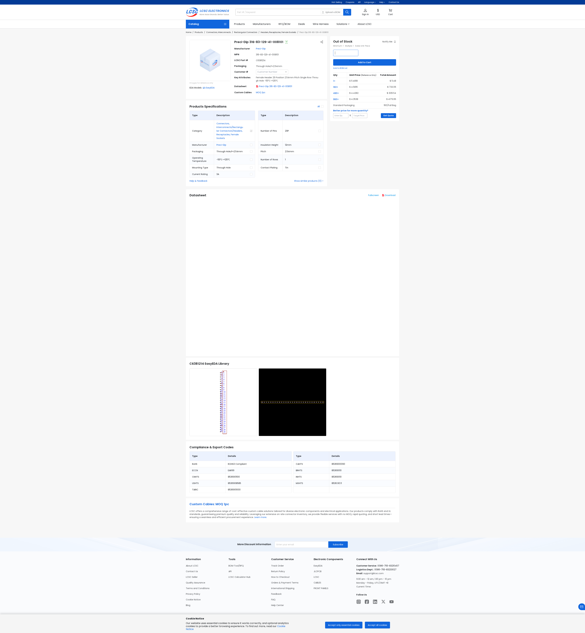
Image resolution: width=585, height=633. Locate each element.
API (359, 2)
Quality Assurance (195, 582)
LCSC (316, 577)
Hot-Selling (337, 2)
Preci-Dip (261, 48)
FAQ (273, 599)
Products (199, 32)
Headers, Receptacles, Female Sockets (278, 32)
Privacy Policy (193, 593)
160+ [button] (335, 87)
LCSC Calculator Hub (239, 577)
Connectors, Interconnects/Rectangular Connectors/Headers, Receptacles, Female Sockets (229, 131)
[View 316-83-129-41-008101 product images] (210, 60)
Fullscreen (373, 195)
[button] (365, 12)
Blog (188, 605)
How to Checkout (280, 577)
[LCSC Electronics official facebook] (367, 601)
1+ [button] (334, 81)
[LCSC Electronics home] (207, 12)
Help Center (277, 605)
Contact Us (394, 2)
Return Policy (278, 571)
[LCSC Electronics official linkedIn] (375, 601)
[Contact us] (581, 606)
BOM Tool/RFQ (236, 565)
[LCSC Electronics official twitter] (383, 601)
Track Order (277, 565)
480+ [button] (336, 93)
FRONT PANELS (321, 588)
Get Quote (388, 115)
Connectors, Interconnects (218, 32)
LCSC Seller (192, 577)
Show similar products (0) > (308, 180)
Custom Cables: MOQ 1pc (209, 504)
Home (188, 32)
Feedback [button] (276, 593)
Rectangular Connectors (245, 32)
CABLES (317, 582)
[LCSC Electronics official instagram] (358, 601)
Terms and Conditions (197, 588)
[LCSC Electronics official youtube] (391, 601)
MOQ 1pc (260, 92)
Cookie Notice (193, 599)
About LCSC (192, 565)
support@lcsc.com (373, 573)
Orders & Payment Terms (284, 582)
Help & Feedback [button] (198, 180)
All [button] (318, 106)
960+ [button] (336, 99)
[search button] (347, 12)
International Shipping (282, 588)
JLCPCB (317, 571)
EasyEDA (318, 565)
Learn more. (260, 517)
